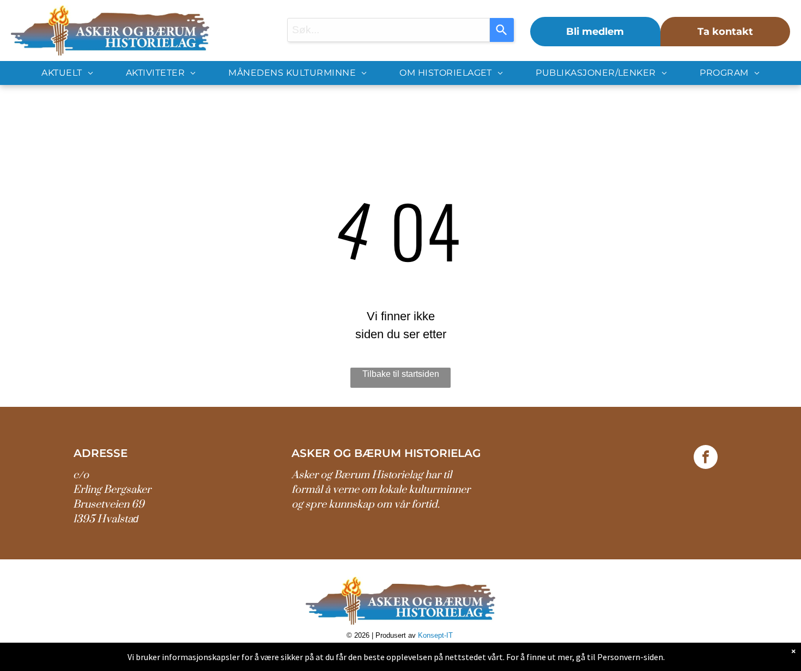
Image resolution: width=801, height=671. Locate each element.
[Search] (502, 30)
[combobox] (388, 30)
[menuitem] (67, 73)
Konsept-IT (436, 635)
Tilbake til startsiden (400, 374)
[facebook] (706, 458)
